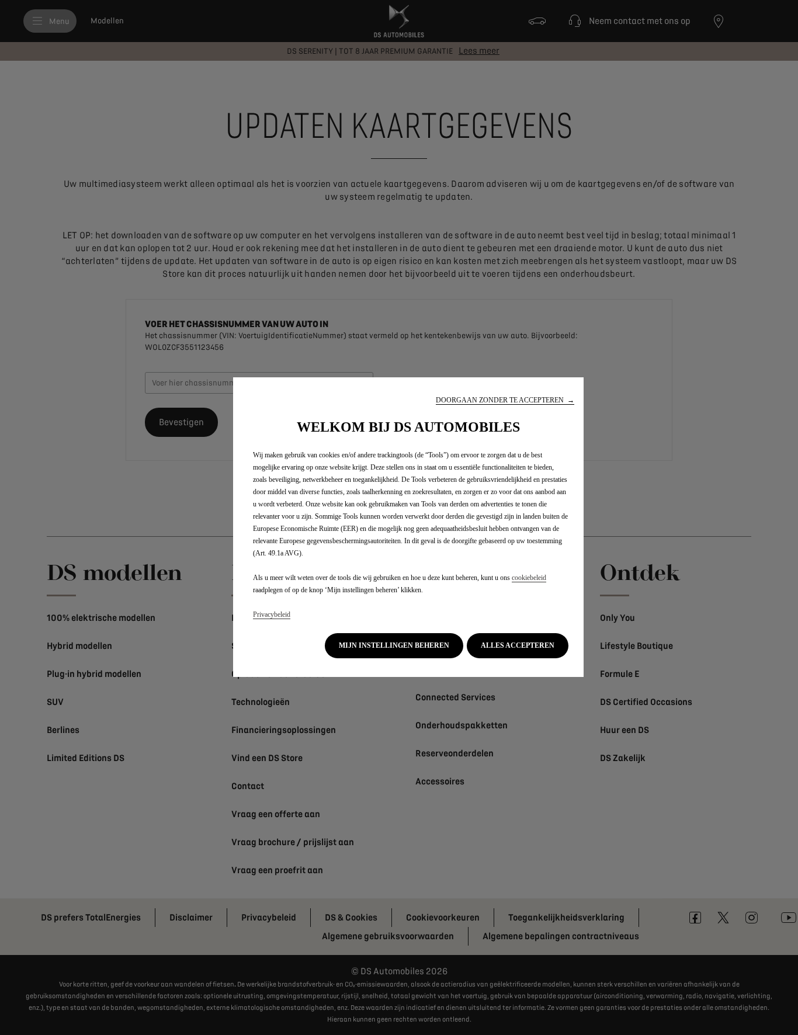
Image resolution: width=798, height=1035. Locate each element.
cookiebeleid (529, 578)
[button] (505, 400)
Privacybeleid (271, 614)
